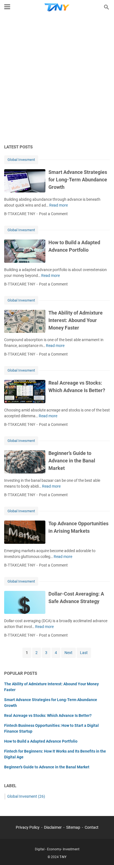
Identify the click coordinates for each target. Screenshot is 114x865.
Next (68, 652)
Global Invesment (21, 160)
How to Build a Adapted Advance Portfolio (40, 741)
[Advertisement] (57, 80)
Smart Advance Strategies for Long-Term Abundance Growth (77, 179)
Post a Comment (53, 214)
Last (84, 652)
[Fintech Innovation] (57, 7)
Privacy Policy (28, 827)
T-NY (62, 857)
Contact (92, 827)
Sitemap (73, 827)
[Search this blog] (106, 7)
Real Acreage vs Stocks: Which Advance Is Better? (48, 715)
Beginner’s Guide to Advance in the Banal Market (71, 460)
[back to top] (102, 852)
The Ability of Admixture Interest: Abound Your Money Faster (75, 320)
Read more (58, 205)
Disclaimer (53, 827)
